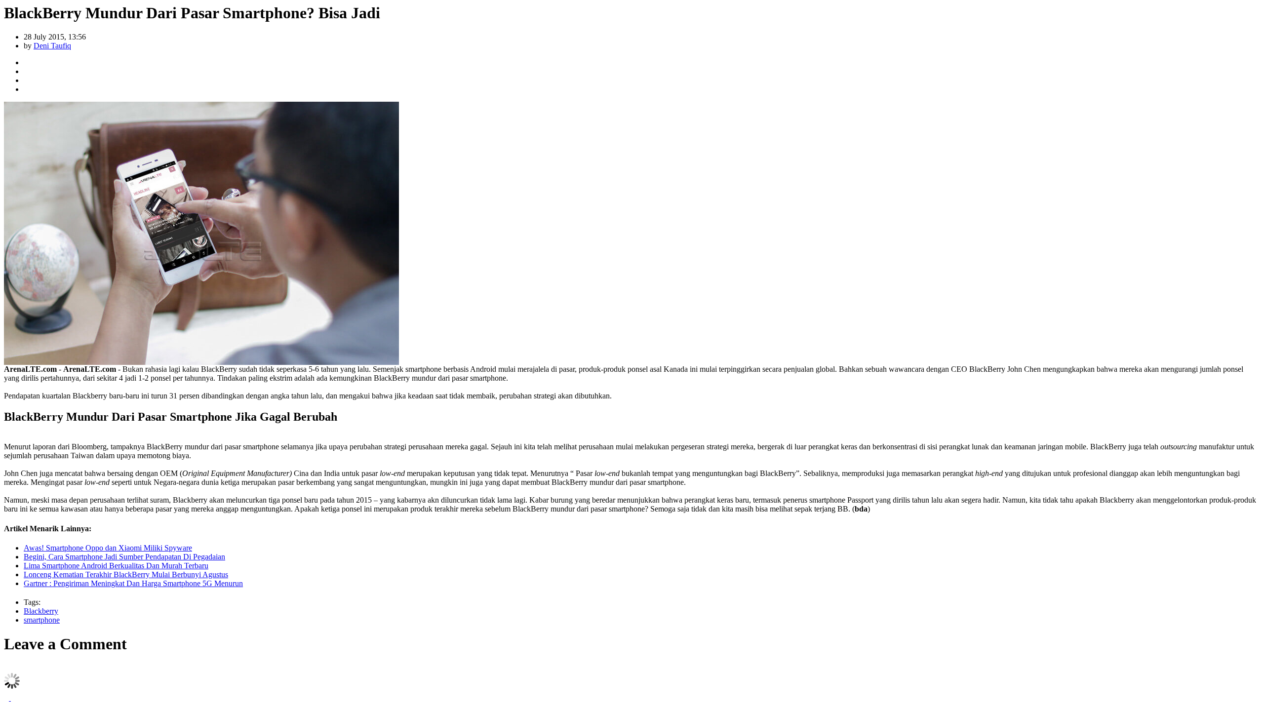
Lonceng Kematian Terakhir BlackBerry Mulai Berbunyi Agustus (126, 574)
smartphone (42, 620)
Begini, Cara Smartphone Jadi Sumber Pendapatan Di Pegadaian (124, 557)
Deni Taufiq (52, 45)
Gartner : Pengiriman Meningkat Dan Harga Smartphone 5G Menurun (133, 583)
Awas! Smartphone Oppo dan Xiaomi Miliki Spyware (108, 548)
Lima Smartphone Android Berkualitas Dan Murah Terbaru (116, 565)
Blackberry (41, 611)
